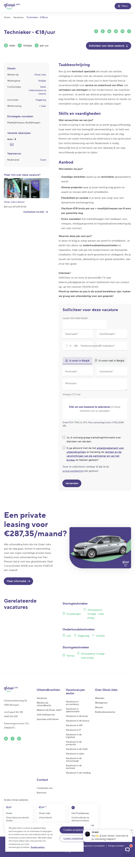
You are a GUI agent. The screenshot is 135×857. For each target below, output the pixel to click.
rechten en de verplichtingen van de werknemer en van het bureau (94, 456)
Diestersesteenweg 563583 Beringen (15, 702)
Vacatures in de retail (77, 749)
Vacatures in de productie (74, 743)
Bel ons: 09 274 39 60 (15, 206)
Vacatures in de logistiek (74, 736)
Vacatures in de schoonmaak (74, 759)
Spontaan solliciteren (48, 719)
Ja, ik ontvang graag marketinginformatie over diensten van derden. (94, 439)
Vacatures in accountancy (72, 703)
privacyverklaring (73, 471)
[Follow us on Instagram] (19, 739)
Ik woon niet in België (111, 360)
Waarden (99, 698)
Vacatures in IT (73, 730)
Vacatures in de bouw (77, 716)
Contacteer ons (45, 788)
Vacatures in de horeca (77, 720)
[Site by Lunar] (69, 852)
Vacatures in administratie (73, 710)
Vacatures (42, 698)
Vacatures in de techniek (74, 767)
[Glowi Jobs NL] (12, 6)
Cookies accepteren (73, 830)
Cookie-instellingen (74, 838)
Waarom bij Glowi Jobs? (49, 710)
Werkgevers (101, 703)
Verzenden (71, 483)
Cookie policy (38, 847)
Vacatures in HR (74, 725)
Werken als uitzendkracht (44, 704)
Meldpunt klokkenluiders (119, 846)
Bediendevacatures (105, 712)
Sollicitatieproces (46, 714)
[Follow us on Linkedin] (6, 739)
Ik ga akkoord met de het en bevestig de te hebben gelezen (95, 454)
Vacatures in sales (75, 753)
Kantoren (41, 792)
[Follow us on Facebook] (12, 739)
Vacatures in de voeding (78, 773)
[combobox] (70, 345)
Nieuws (99, 707)
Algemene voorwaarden (94, 846)
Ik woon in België (79, 360)
